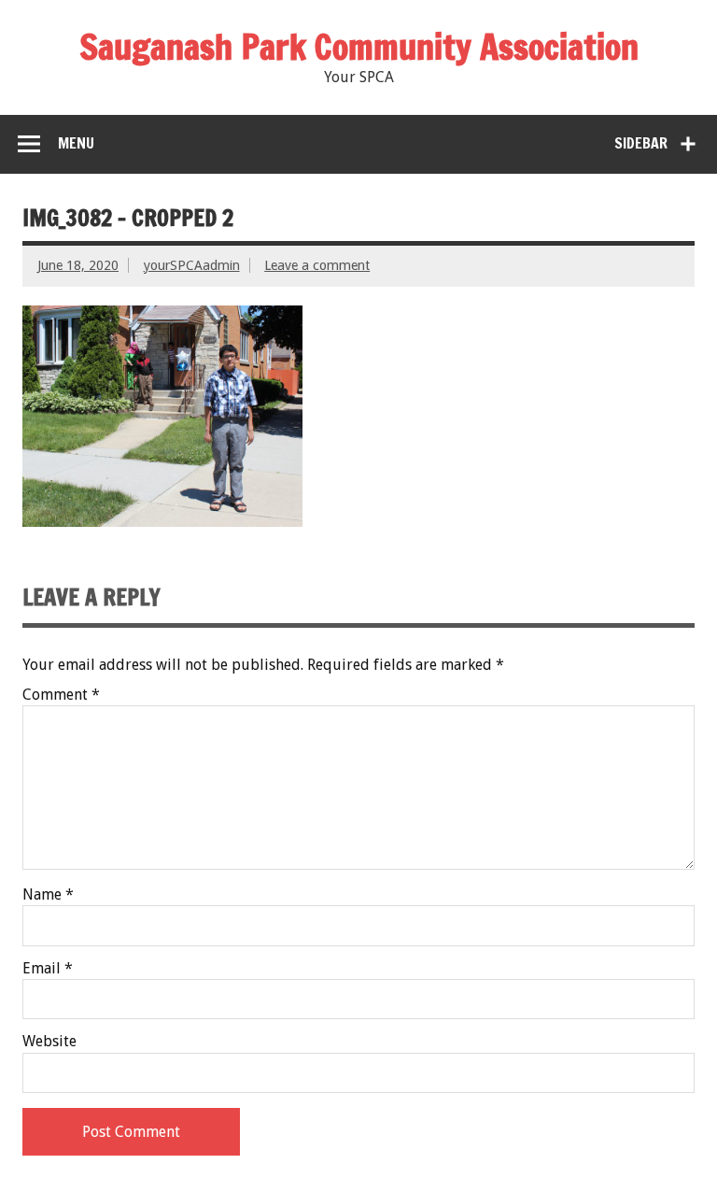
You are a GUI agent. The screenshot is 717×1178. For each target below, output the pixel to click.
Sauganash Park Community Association (359, 46)
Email (47, 968)
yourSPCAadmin (192, 265)
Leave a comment (317, 265)
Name (48, 894)
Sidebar (641, 143)
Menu (76, 143)
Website (49, 1041)
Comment (61, 695)
